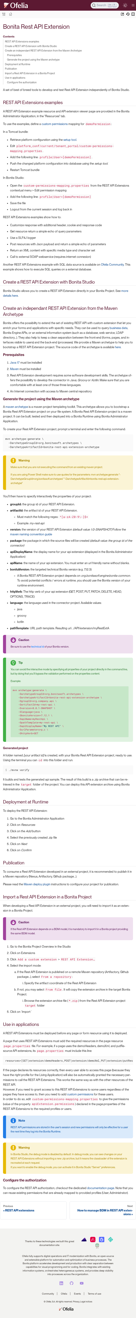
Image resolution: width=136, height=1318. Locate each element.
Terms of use (94, 1293)
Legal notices (86, 1301)
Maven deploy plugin (37, 884)
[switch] (125, 5)
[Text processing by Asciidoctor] (93, 1241)
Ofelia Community (112, 264)
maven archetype (16, 407)
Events (77, 1293)
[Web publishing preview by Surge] (97, 1247)
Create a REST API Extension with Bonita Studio (31, 46)
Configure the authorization (22, 82)
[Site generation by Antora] (84, 1241)
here (118, 347)
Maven (14, 369)
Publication (11, 68)
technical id (37, 646)
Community (48, 1293)
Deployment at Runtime (17, 64)
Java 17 (15, 362)
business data (119, 328)
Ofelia (64, 1293)
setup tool (69, 140)
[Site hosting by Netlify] (110, 1241)
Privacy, (76, 1301)
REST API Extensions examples (22, 41)
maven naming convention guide (31, 534)
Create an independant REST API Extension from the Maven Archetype (43, 50)
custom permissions (55, 124)
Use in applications (15, 77)
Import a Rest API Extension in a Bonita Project (30, 73)
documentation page (100, 1188)
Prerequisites (14, 55)
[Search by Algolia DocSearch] (101, 1241)
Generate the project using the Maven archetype (33, 59)
